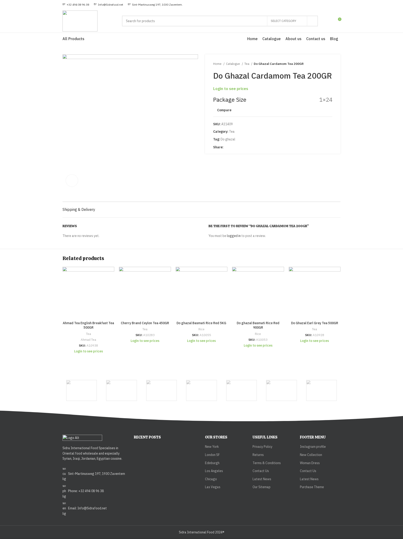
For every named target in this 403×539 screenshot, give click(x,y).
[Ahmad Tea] (161, 390)
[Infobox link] (76, 4)
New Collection (311, 455)
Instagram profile (313, 447)
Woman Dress (310, 463)
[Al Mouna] (241, 390)
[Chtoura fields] (321, 390)
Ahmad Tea (88, 339)
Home (217, 64)
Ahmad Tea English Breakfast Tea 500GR (88, 325)
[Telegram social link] (243, 147)
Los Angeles (214, 471)
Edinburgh (212, 463)
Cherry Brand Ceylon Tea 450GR (145, 323)
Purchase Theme (312, 487)
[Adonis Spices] (81, 390)
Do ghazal (228, 139)
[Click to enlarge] (72, 180)
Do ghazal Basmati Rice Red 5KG (201, 323)
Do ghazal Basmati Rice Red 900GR (258, 325)
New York (212, 447)
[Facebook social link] (227, 147)
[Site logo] (80, 21)
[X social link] (232, 147)
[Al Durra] (201, 390)
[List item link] (95, 474)
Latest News (262, 479)
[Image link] (82, 437)
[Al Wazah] (281, 390)
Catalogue (233, 64)
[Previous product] (320, 64)
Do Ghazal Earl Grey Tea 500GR (314, 323)
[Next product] (330, 64)
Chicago (211, 479)
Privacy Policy (262, 447)
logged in (234, 236)
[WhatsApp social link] (238, 147)
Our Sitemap (262, 487)
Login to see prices (230, 88)
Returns (258, 455)
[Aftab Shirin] (121, 390)
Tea (247, 64)
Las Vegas (212, 487)
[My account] (329, 21)
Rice (201, 329)
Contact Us (261, 471)
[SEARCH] (312, 21)
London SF (212, 455)
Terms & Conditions (267, 463)
